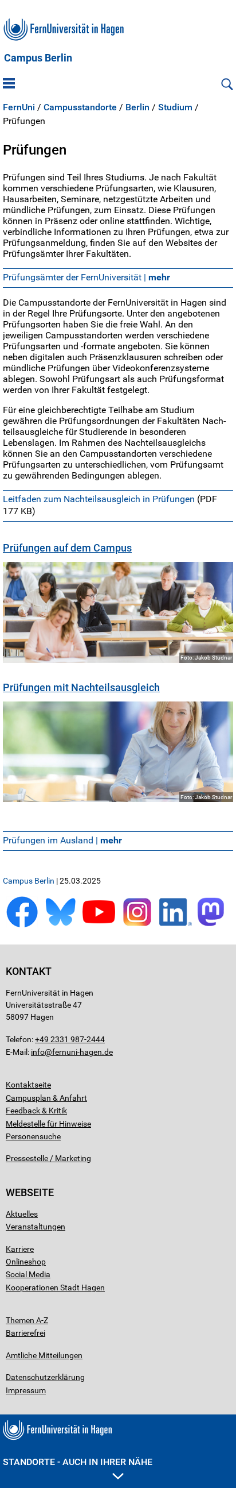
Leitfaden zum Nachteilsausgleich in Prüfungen (99, 499)
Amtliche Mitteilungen (44, 1355)
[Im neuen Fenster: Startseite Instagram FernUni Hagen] (137, 925)
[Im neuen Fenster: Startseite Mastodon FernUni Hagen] (214, 925)
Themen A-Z (27, 1320)
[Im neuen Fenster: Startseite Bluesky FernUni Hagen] (60, 925)
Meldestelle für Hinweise (48, 1123)
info (38, 1052)
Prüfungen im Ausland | (62, 840)
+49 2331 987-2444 (70, 1039)
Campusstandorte (80, 107)
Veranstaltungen (35, 1226)
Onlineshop (26, 1261)
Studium (175, 107)
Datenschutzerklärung (45, 1377)
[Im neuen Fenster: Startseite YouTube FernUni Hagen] (98, 925)
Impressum (26, 1390)
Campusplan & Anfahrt (46, 1097)
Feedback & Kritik (36, 1110)
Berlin (137, 107)
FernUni (19, 107)
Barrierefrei (25, 1332)
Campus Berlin (38, 58)
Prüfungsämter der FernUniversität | (86, 277)
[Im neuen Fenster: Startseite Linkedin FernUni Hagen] (175, 925)
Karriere (20, 1249)
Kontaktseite (28, 1084)
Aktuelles (22, 1214)
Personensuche (33, 1136)
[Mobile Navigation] (9, 84)
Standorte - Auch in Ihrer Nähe (77, 1461)
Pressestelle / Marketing (48, 1158)
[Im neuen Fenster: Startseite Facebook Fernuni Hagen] (22, 925)
